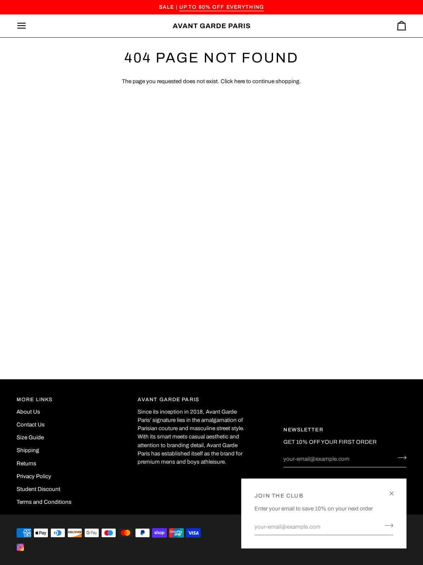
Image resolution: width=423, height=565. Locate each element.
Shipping (28, 450)
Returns (26, 463)
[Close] (395, 490)
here (239, 81)
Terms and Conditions (44, 502)
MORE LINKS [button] (34, 399)
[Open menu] (29, 25)
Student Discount (38, 489)
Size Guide (30, 437)
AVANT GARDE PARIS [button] (168, 399)
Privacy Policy (34, 476)
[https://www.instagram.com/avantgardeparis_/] (20, 547)
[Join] (386, 525)
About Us (28, 412)
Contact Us (31, 424)
